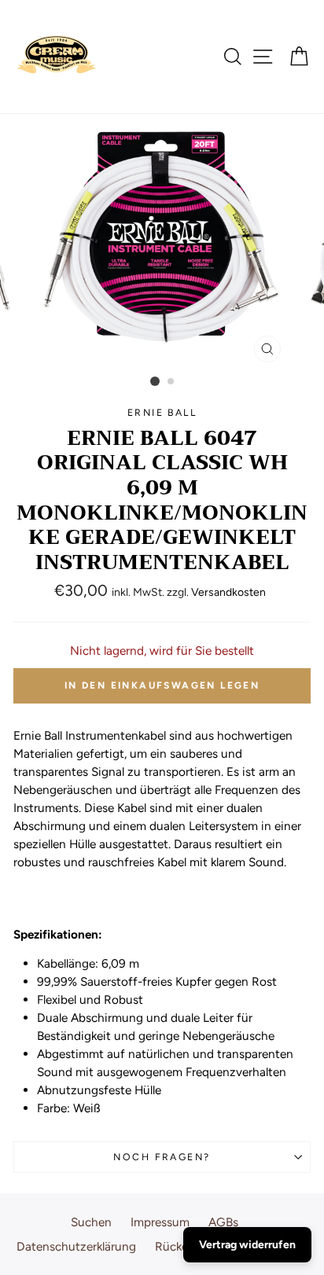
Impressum (160, 1221)
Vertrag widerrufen (247, 1244)
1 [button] (155, 381)
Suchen (91, 1221)
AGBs (223, 1221)
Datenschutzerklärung (76, 1246)
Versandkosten (228, 592)
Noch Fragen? (161, 1157)
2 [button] (171, 382)
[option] (162, 242)
